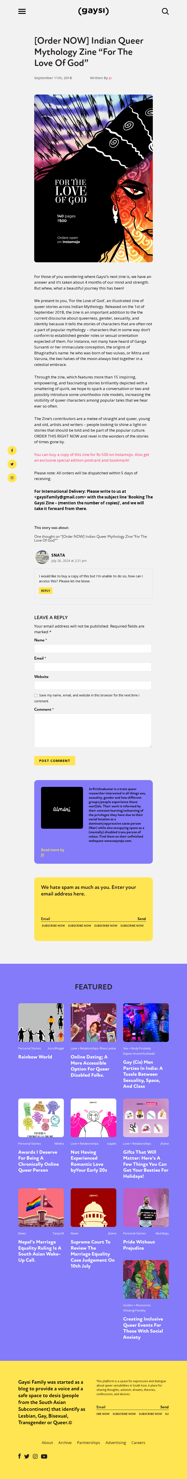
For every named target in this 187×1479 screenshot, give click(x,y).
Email (40, 658)
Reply (45, 590)
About (47, 1442)
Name (40, 640)
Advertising (116, 1442)
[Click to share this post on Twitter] (12, 464)
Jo (110, 77)
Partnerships (88, 1442)
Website (41, 676)
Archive (65, 1442)
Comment (44, 709)
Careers (138, 1442)
